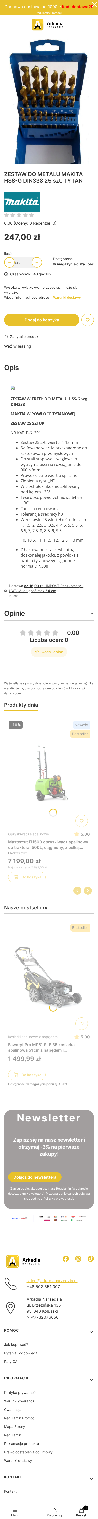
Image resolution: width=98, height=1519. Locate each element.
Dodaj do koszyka (42, 319)
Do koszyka (31, 877)
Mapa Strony (14, 1426)
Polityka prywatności (21, 1392)
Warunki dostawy (18, 1460)
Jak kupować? (16, 1344)
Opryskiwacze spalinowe (28, 834)
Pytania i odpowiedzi (21, 1353)
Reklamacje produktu (21, 1443)
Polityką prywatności (58, 1198)
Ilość (8, 253)
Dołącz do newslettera (34, 1177)
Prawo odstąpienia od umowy (28, 1452)
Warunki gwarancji (19, 1401)
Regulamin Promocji (49, 13)
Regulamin (63, 1188)
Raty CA (10, 1361)
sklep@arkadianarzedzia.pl (52, 1280)
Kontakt (10, 1491)
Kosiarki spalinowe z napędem (33, 1037)
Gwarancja (12, 1409)
